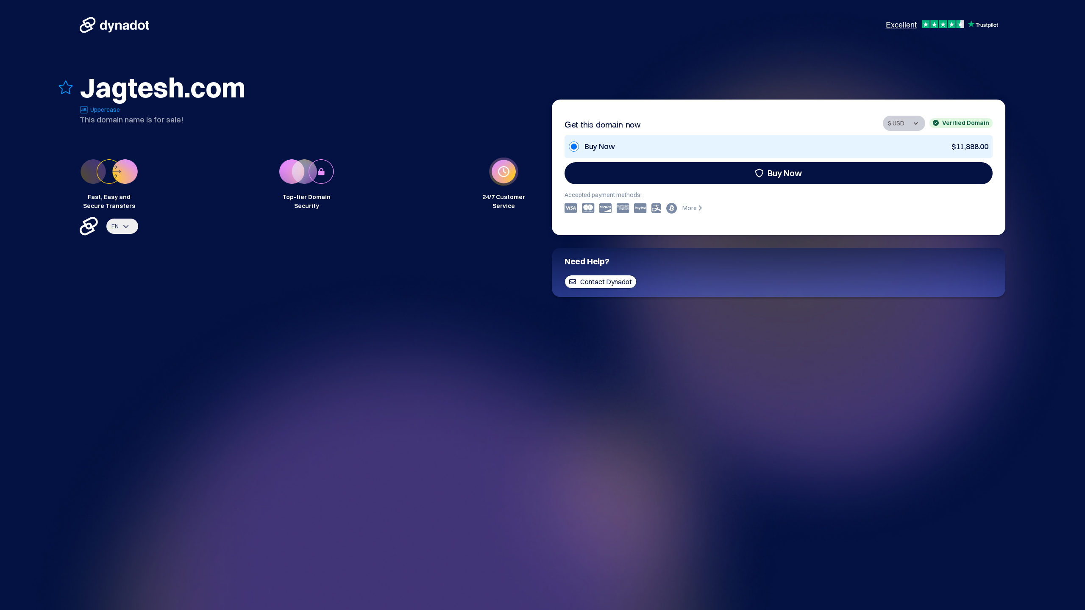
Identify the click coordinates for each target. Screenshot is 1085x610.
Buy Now (785, 173)
